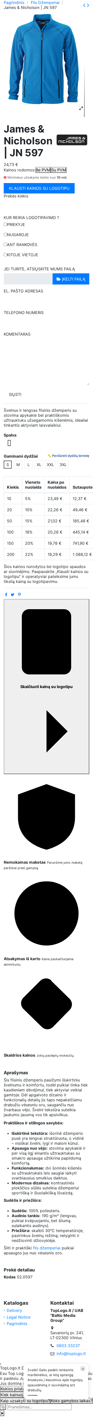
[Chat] (0, 1363)
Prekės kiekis (16, 195)
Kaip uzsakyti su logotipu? (25, 1400)
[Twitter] (12, 594)
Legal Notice (19, 1317)
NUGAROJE (18, 234)
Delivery (14, 1310)
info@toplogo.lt (71, 1353)
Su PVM (58, 169)
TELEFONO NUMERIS (24, 312)
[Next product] (88, 5)
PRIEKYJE (16, 224)
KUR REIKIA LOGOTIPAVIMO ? (31, 217)
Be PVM (43, 169)
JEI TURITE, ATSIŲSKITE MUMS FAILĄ (39, 268)
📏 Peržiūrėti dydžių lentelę (68, 456)
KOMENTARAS (17, 334)
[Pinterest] (19, 594)
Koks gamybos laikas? (71, 1400)
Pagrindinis (17, 1323)
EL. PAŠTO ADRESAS (23, 290)
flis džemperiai (47, 1247)
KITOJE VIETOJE (22, 254)
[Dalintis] (6, 594)
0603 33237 (68, 1345)
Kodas (10, 1276)
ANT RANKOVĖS (22, 244)
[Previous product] (85, 5)
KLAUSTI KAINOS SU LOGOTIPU (39, 188)
